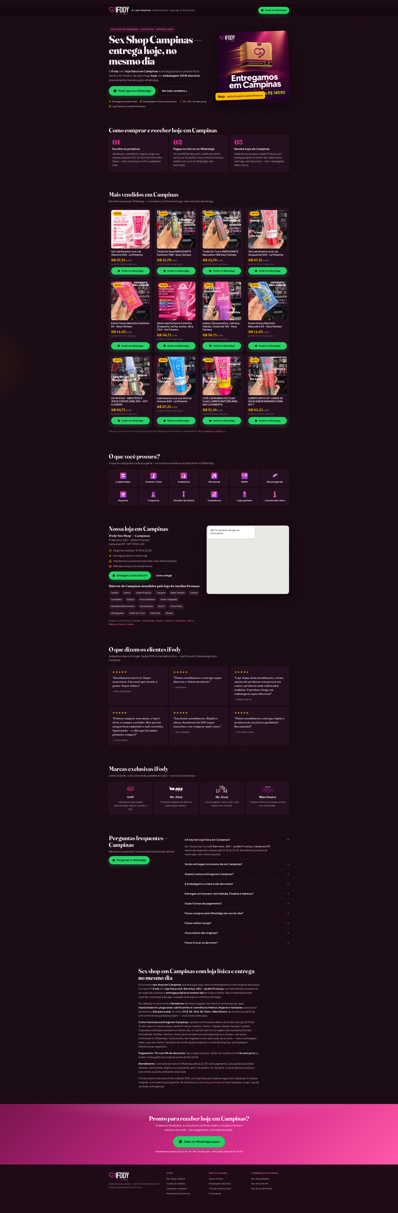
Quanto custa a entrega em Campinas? (237, 874)
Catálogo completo (176, 1188)
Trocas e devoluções (220, 1188)
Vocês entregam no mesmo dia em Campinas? (237, 864)
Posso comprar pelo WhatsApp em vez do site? (237, 913)
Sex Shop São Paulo (261, 1188)
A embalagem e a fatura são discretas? (237, 884)
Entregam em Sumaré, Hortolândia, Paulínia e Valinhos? (237, 894)
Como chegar (164, 575)
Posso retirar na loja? (237, 923)
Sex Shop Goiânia (175, 1178)
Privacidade (215, 1193)
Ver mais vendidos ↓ (175, 91)
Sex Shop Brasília (260, 1178)
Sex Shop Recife (259, 1183)
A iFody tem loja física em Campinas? (237, 839)
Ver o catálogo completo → (212, 431)
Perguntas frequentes (178, 1193)
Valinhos (169, 620)
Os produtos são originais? (237, 933)
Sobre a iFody (216, 1178)
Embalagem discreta (220, 1183)
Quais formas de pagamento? (237, 903)
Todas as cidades (175, 1183)
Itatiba (130, 624)
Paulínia (160, 620)
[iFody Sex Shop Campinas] (119, 10)
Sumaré (137, 620)
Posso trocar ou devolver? (237, 943)
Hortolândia (148, 620)
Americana (180, 620)
